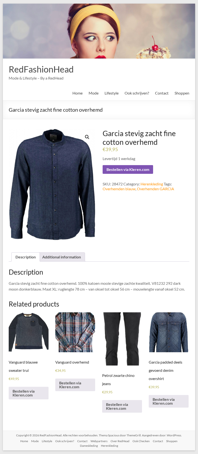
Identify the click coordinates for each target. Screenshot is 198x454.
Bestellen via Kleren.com (127, 169)
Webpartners (99, 441)
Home (77, 93)
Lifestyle (112, 93)
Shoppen (182, 93)
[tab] (25, 257)
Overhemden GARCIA (155, 188)
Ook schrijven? (137, 93)
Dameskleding (89, 445)
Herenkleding (152, 184)
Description (25, 257)
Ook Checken (141, 441)
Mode (94, 93)
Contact (162, 93)
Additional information (61, 257)
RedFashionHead (41, 69)
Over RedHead (120, 441)
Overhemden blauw (119, 188)
